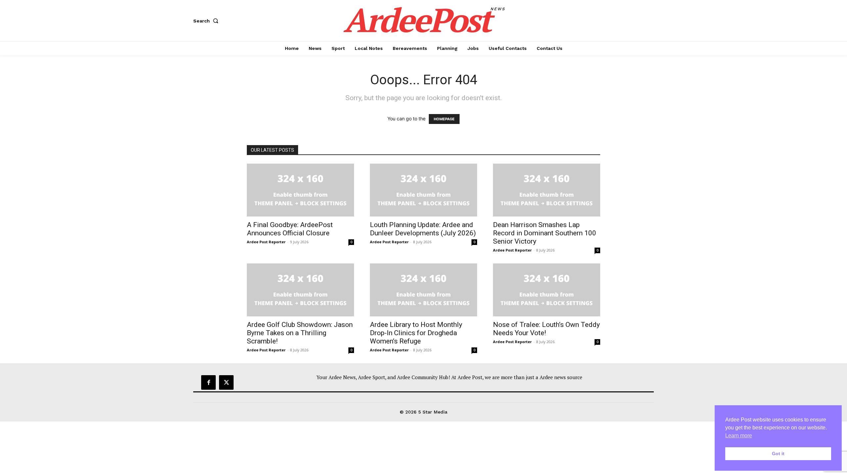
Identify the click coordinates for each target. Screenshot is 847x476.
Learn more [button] (738, 435)
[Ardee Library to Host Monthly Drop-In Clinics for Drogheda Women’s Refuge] (423, 289)
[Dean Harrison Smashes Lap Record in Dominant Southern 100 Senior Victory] (546, 190)
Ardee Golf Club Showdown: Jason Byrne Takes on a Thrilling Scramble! (300, 333)
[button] (207, 21)
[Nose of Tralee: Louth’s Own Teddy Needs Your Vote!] (546, 289)
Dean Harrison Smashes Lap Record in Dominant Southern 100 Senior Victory (544, 233)
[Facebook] (208, 382)
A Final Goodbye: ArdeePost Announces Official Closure (290, 229)
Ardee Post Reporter (266, 241)
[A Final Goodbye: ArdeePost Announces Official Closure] (300, 190)
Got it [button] (778, 453)
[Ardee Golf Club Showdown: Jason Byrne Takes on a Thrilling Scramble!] (300, 289)
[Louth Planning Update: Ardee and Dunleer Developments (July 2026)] (423, 190)
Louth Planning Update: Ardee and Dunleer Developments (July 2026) (423, 229)
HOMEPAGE (444, 119)
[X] (226, 382)
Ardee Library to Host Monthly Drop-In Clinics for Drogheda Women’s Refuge (416, 333)
